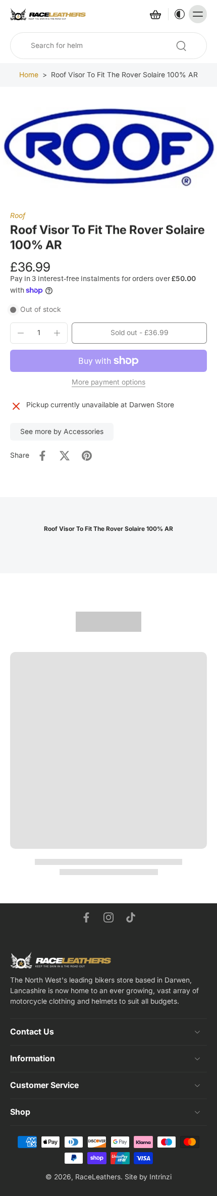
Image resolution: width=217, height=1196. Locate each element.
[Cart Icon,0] (155, 14)
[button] (139, 333)
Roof (17, 215)
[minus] (21, 333)
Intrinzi (160, 1177)
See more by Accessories (61, 431)
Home (28, 75)
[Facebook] (86, 917)
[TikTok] (131, 917)
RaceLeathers (98, 1177)
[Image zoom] (108, 149)
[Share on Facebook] (42, 456)
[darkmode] (177, 14)
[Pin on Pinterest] (87, 456)
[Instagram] (108, 917)
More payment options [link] (108, 382)
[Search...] (181, 46)
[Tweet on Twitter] (64, 456)
